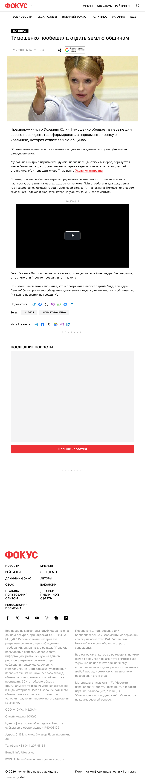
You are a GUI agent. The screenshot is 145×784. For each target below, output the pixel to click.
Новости (12, 565)
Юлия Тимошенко (55, 312)
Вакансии (48, 584)
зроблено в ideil (16, 777)
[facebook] (7, 618)
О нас (9, 584)
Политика (99, 16)
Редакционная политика (17, 606)
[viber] (46, 618)
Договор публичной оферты (49, 594)
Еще (133, 16)
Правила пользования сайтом (16, 594)
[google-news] (56, 618)
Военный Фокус (74, 16)
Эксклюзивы (47, 16)
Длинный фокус (18, 578)
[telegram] (27, 618)
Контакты (130, 771)
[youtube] (37, 618)
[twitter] (17, 618)
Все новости (22, 16)
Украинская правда (89, 170)
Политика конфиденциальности (97, 771)
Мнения (88, 5)
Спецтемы (104, 5)
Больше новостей (72, 449)
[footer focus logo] (21, 555)
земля (30, 312)
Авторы (46, 578)
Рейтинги (122, 5)
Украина (118, 16)
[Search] (138, 6)
